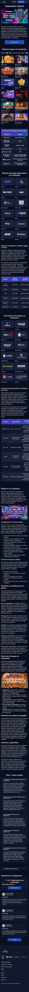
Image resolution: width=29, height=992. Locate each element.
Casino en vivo (10, 53)
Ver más (14, 939)
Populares (3, 52)
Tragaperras (23, 52)
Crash (16, 52)
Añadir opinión (14, 887)
